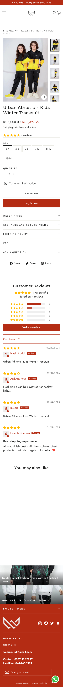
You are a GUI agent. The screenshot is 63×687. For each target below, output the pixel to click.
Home (5, 31)
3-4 (7, 149)
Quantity (10, 168)
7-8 (26, 149)
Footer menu (14, 608)
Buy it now (32, 203)
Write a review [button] (31, 327)
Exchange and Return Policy (25, 225)
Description (12, 216)
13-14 (9, 158)
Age (6, 143)
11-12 (48, 149)
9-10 (37, 149)
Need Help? (12, 638)
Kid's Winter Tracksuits (19, 31)
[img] (11, 348)
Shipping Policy (15, 234)
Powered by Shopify (39, 683)
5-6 (17, 149)
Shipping (8, 127)
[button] (12, 135)
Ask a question (15, 252)
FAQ (6, 243)
